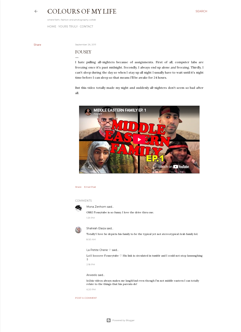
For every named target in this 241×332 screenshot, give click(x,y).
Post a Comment (86, 297)
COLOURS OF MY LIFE (81, 11)
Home (51, 26)
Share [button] (37, 44)
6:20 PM (91, 289)
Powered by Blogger (123, 320)
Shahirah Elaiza (96, 228)
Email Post (90, 186)
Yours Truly (68, 26)
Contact (86, 26)
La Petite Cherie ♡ (98, 250)
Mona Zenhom (96, 206)
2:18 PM (90, 264)
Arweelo (91, 275)
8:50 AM (91, 239)
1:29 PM (90, 217)
